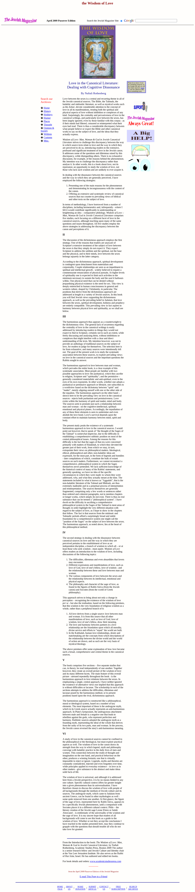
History (47, 111)
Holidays (48, 114)
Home (47, 108)
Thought (48, 124)
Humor (47, 118)
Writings (48, 134)
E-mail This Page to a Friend (93, 876)
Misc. (46, 140)
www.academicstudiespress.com (105, 861)
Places (47, 121)
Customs (48, 137)
